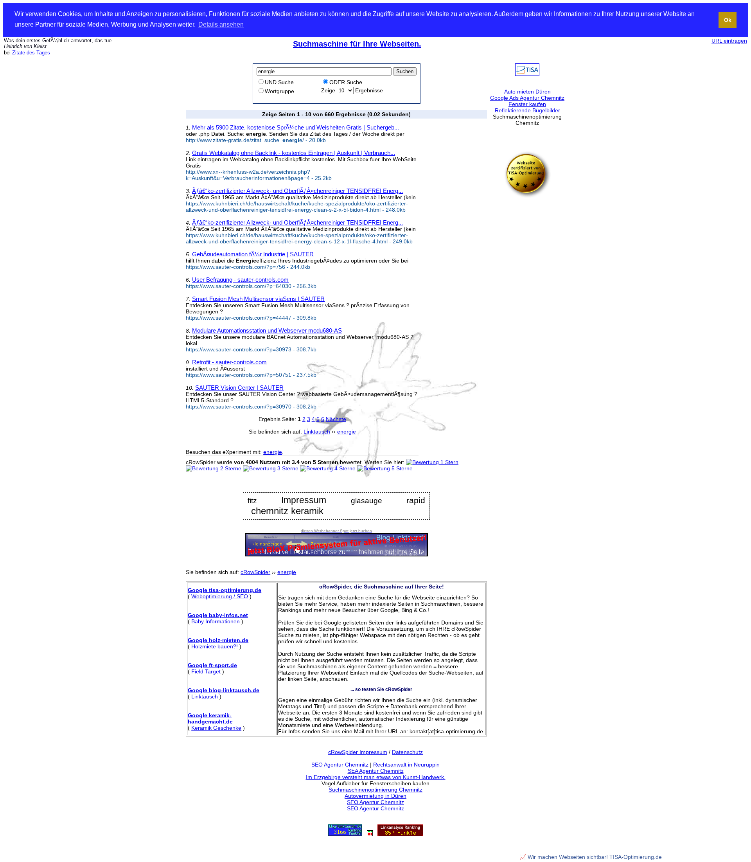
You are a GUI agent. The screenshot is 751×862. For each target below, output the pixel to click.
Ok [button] (727, 20)
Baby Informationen (215, 621)
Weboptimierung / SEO (219, 596)
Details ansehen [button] (221, 24)
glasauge (366, 500)
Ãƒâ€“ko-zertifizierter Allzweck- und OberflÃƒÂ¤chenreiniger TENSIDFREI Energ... (297, 190)
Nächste (336, 419)
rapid (415, 500)
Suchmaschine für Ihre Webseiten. (357, 44)
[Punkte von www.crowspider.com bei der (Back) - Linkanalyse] (400, 834)
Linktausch (204, 696)
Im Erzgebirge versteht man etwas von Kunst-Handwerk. (376, 777)
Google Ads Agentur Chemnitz (527, 98)
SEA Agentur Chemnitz (376, 771)
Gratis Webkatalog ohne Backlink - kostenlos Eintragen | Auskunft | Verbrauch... (293, 152)
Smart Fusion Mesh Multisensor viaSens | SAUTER (258, 298)
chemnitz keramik (287, 511)
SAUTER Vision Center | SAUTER (239, 387)
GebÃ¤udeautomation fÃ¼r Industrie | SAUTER (253, 254)
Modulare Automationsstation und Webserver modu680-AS (267, 330)
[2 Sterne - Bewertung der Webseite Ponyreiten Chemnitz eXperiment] (213, 468)
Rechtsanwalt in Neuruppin (406, 764)
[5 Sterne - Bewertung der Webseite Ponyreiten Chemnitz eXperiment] (385, 468)
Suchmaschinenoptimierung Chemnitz (375, 789)
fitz (252, 501)
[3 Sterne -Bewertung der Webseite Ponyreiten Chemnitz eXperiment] (270, 468)
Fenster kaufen (527, 104)
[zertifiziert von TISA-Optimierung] (527, 196)
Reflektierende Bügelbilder (527, 110)
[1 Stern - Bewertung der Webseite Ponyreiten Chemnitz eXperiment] (432, 462)
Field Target (206, 671)
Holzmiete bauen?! (214, 646)
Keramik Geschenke (216, 728)
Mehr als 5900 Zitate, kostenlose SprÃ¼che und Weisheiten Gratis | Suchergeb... (295, 127)
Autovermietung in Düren (375, 796)
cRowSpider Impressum (357, 752)
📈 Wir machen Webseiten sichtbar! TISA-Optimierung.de (590, 857)
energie (272, 452)
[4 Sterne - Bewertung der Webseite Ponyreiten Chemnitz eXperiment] (328, 468)
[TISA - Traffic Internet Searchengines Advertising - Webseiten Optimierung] (527, 74)
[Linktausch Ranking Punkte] (345, 834)
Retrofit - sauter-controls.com (229, 362)
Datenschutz (407, 752)
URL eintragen (729, 41)
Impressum (303, 500)
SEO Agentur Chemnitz (339, 764)
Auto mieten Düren (527, 91)
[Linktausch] (370, 834)
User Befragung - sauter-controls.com (240, 279)
